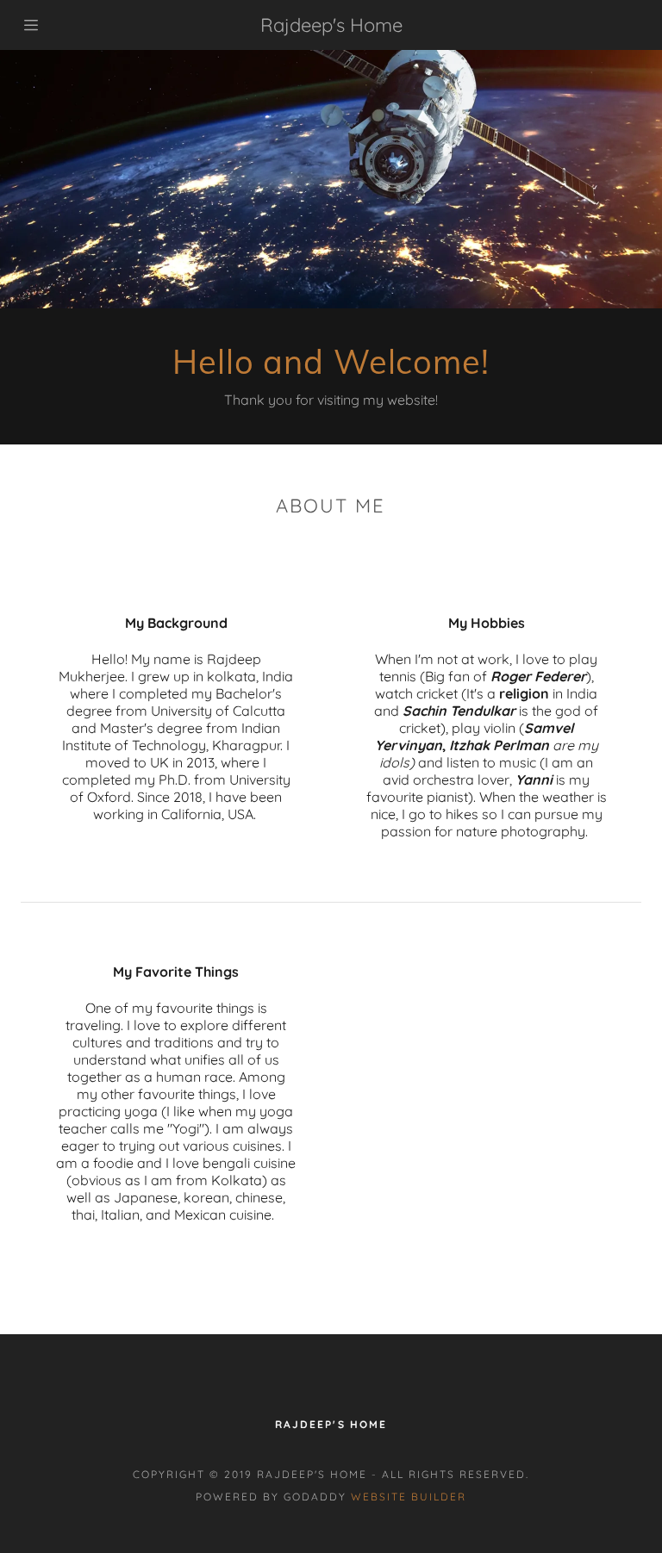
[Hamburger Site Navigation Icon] (33, 25)
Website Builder (408, 1496)
